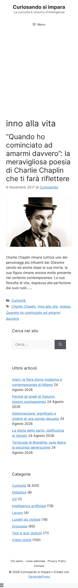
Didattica (19, 492)
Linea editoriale (35, 561)
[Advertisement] (39, 71)
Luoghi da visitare (26, 520)
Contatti (39, 565)
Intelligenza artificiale (29, 506)
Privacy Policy (57, 561)
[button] (1, 585)
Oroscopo (19, 526)
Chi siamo (17, 561)
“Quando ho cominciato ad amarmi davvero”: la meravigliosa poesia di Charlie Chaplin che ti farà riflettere (38, 157)
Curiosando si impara (39, 7)
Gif (14, 499)
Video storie (21, 540)
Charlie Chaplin (23, 306)
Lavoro (17, 513)
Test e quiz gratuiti (27, 533)
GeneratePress (39, 576)
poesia (65, 306)
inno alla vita (48, 306)
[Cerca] (60, 344)
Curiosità (18, 300)
